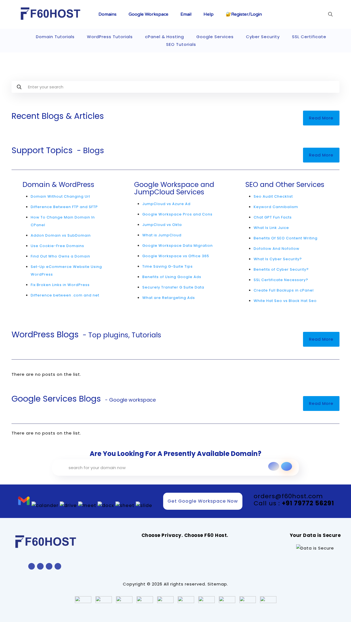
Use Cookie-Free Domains (57, 245)
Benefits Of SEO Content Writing (286, 238)
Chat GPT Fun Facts (273, 217)
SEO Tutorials (181, 44)
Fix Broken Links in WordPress (60, 284)
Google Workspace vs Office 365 (175, 256)
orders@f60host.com (288, 496)
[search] (286, 466)
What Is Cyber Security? (278, 259)
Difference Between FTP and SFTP (64, 206)
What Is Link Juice (271, 227)
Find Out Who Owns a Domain (60, 256)
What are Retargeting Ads (168, 297)
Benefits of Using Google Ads (171, 276)
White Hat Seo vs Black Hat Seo (285, 300)
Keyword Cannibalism (276, 206)
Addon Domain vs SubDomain (61, 235)
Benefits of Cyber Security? (281, 269)
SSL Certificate (309, 37)
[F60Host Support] (50, 13)
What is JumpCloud (162, 235)
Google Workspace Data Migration (177, 245)
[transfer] (273, 466)
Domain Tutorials (55, 37)
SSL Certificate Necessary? (281, 279)
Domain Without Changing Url (60, 196)
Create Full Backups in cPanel (284, 290)
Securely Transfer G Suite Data (173, 287)
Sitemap (217, 584)
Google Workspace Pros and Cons (177, 214)
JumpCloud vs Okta (162, 224)
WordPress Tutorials (110, 37)
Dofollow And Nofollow (276, 248)
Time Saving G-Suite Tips (167, 266)
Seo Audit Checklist (273, 196)
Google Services (215, 37)
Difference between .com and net (65, 295)
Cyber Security (263, 37)
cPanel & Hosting (164, 37)
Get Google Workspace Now (203, 501)
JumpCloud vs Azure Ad (166, 203)
